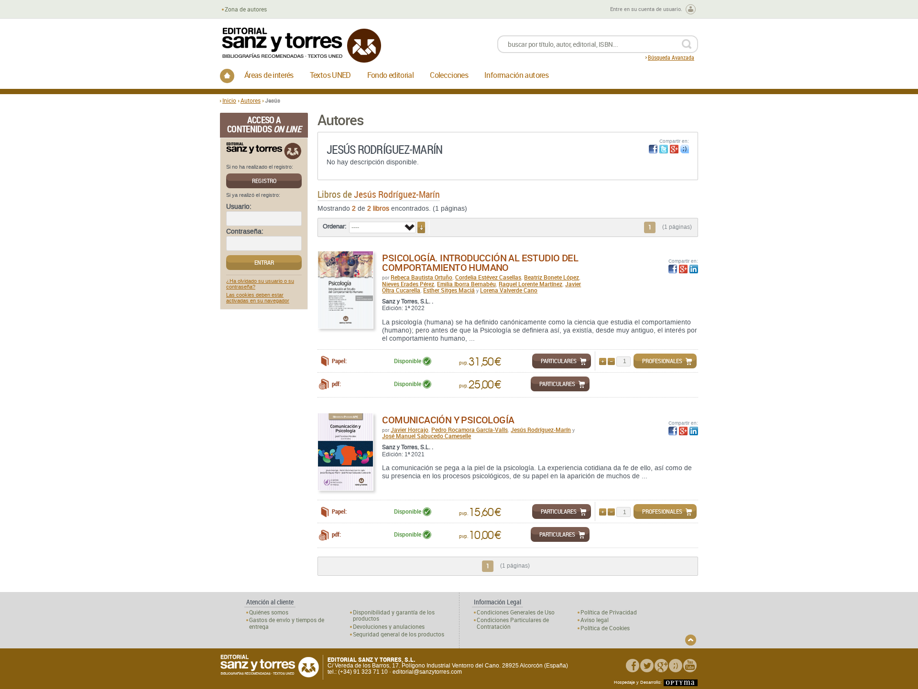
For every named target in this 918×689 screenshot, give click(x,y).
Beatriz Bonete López (551, 277)
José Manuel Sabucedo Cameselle (426, 436)
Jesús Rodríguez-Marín (541, 429)
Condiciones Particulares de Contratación (513, 623)
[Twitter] (647, 665)
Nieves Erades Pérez (408, 284)
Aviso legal (594, 620)
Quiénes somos (268, 612)
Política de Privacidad (608, 612)
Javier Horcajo (409, 429)
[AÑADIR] (602, 361)
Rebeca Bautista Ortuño (421, 277)
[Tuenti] (675, 665)
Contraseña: (244, 231)
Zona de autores (246, 9)
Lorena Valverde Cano (508, 290)
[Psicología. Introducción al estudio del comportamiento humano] (345, 290)
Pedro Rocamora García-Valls (469, 429)
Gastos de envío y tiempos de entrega (286, 623)
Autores (250, 100)
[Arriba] (690, 640)
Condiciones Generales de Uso (516, 612)
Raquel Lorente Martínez (530, 284)
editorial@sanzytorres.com (427, 671)
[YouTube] (690, 665)
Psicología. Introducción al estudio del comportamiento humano (480, 262)
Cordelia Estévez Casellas (488, 277)
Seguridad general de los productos (398, 634)
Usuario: (238, 207)
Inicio (229, 100)
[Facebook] (632, 665)
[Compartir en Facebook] (653, 149)
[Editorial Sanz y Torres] (301, 45)
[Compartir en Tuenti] (684, 149)
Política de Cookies (605, 628)
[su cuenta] (691, 9)
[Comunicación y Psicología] (345, 452)
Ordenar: (335, 226)
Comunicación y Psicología (448, 419)
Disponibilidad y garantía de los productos (394, 615)
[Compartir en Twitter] (663, 149)
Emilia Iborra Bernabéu (466, 284)
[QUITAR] (611, 361)
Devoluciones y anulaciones (389, 627)
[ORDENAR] (421, 227)
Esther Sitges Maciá (449, 290)
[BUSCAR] (686, 44)
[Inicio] (227, 76)
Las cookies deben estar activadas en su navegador (257, 298)
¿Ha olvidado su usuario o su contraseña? (260, 284)
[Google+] (661, 665)
